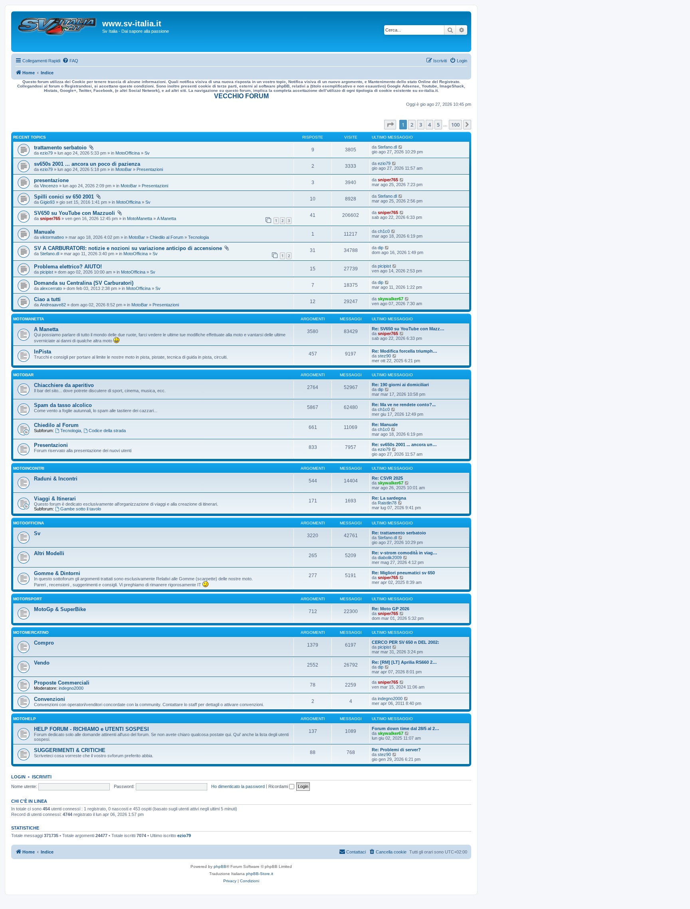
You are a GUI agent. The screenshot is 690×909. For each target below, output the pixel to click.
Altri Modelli (49, 553)
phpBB (220, 866)
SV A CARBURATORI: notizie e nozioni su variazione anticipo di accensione (128, 248)
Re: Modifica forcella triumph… (404, 351)
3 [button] (420, 124)
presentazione (51, 180)
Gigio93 (47, 202)
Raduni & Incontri (55, 479)
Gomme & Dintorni (57, 573)
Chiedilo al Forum (166, 237)
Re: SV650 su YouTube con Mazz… (408, 328)
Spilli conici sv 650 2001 (64, 197)
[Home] (57, 31)
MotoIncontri (28, 468)
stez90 (384, 355)
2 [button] (411, 124)
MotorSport (27, 599)
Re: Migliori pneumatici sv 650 (403, 572)
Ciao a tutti (47, 299)
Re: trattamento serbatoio (399, 532)
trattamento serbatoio (60, 148)
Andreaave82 (53, 304)
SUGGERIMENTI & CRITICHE (69, 750)
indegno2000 (71, 688)
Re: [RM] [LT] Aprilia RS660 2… (404, 662)
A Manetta (166, 218)
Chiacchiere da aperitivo (64, 385)
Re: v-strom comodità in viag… (404, 552)
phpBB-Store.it (259, 873)
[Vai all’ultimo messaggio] (400, 147)
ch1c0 (384, 231)
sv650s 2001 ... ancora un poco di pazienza (87, 164)
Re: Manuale (385, 424)
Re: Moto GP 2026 (390, 608)
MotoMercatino (31, 632)
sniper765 (388, 179)
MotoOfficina (127, 153)
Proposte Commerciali (61, 683)
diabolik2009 (390, 557)
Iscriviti (42, 776)
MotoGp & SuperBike (60, 609)
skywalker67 (390, 298)
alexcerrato (51, 288)
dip (380, 247)
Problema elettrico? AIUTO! (68, 267)
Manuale (44, 232)
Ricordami (278, 786)
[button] (390, 124)
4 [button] (429, 124)
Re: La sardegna (389, 498)
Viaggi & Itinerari (55, 499)
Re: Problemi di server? (396, 749)
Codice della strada (107, 430)
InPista (42, 352)
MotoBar (123, 169)
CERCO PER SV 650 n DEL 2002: (405, 642)
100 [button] (455, 124)
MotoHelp (24, 718)
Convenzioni (49, 699)
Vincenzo (49, 185)
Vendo (42, 663)
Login (18, 776)
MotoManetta (139, 218)
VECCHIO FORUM (241, 96)
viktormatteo (52, 237)
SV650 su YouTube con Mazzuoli (74, 213)
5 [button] (438, 124)
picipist (46, 272)
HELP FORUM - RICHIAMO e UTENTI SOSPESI (91, 729)
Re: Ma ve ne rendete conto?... (404, 404)
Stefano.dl (387, 147)
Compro (44, 643)
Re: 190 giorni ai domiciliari (400, 384)
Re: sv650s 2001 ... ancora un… (404, 444)
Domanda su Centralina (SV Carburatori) (83, 283)
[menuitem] (70, 60)
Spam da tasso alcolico (63, 405)
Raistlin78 (387, 502)
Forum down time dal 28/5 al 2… (405, 728)
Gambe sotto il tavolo (80, 508)
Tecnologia (198, 237)
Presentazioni (150, 169)
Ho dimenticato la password (238, 786)
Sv (147, 153)
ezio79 (46, 153)
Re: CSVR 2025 (387, 478)
